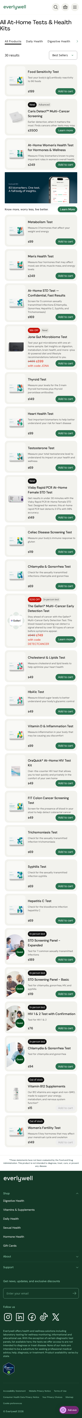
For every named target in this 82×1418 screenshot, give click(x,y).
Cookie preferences (12, 1403)
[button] (74, 1293)
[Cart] (65, 7)
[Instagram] (8, 1317)
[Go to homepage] (14, 7)
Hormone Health (13, 1236)
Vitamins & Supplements (19, 1209)
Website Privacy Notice (40, 1391)
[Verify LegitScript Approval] (8, 1369)
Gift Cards (10, 1245)
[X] (56, 1317)
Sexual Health (12, 1227)
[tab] (13, 41)
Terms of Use (60, 1391)
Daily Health (11, 1218)
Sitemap (69, 1397)
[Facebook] (32, 1317)
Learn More (67, 209)
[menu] (75, 7)
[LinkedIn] (20, 1317)
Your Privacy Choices (52, 1397)
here (29, 1341)
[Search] (56, 7)
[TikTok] (44, 1317)
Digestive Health (13, 1201)
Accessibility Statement (14, 1391)
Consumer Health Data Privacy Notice (21, 1397)
